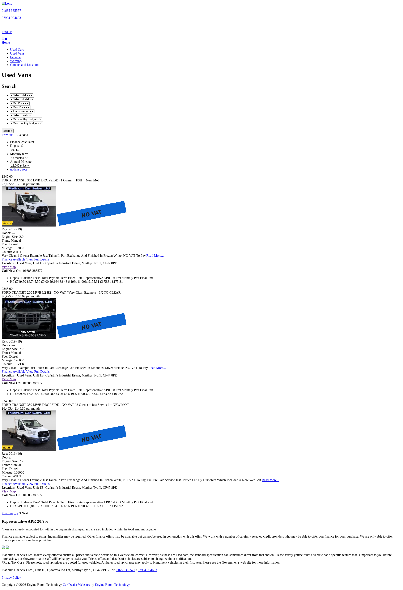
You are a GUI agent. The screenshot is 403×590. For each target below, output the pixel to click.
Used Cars (17, 49)
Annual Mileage (20, 161)
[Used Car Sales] (7, 3)
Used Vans (17, 53)
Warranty (16, 61)
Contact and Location (24, 64)
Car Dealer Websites (76, 584)
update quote (18, 169)
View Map (9, 267)
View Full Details (38, 259)
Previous (7, 135)
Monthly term (19, 154)
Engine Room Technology (112, 584)
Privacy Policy (11, 577)
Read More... (155, 255)
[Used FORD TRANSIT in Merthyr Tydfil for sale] (64, 225)
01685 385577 (11, 10)
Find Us (7, 32)
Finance (15, 57)
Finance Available (13, 259)
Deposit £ (16, 145)
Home (6, 42)
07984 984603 (11, 18)
